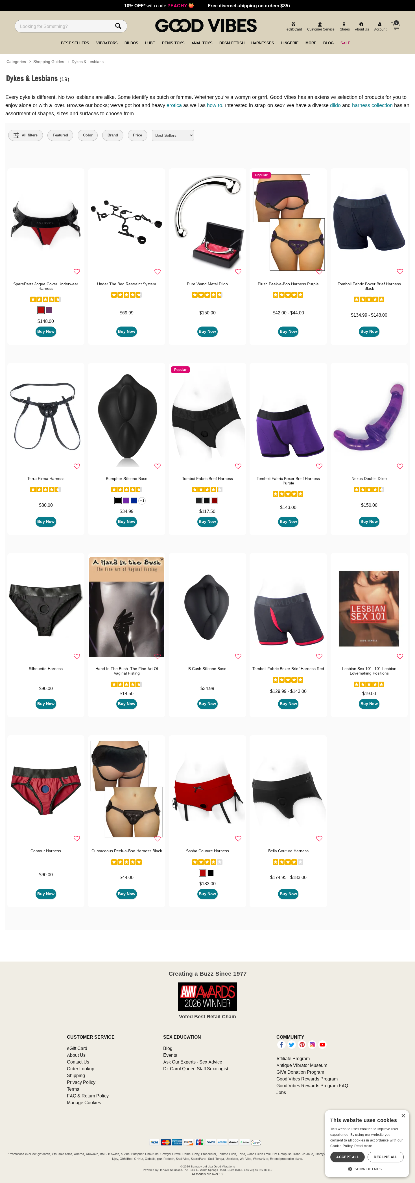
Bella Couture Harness (288, 850)
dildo (335, 105)
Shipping (76, 1075)
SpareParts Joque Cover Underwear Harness (45, 286)
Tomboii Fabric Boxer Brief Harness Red (288, 668)
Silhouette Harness (46, 668)
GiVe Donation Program (300, 1072)
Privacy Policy (81, 1082)
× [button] (403, 1116)
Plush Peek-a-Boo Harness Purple (288, 283)
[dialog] (367, 1143)
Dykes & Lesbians (88, 61)
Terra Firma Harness (45, 478)
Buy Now (45, 331)
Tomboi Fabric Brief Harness (207, 478)
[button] (41, 310)
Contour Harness (45, 850)
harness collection (372, 105)
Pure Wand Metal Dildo (207, 283)
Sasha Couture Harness (207, 850)
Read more (363, 1146)
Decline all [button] (385, 1157)
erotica (174, 105)
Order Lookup (80, 1068)
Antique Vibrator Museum (301, 1065)
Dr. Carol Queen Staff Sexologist (195, 1068)
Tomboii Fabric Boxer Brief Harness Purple (288, 481)
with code (159, 5)
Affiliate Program (293, 1058)
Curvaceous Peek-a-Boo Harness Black (126, 850)
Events (170, 1055)
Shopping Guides (48, 61)
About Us (76, 1055)
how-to (214, 105)
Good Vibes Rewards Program (307, 1079)
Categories (16, 61)
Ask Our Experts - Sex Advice (192, 1062)
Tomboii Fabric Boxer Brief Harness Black (369, 286)
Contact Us (78, 1062)
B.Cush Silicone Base (207, 668)
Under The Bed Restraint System (126, 283)
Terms (73, 1089)
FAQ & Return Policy (88, 1096)
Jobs (281, 1092)
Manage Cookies (84, 1102)
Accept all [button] (347, 1157)
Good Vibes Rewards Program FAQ (312, 1085)
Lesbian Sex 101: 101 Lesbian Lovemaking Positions (369, 671)
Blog (167, 1048)
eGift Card (77, 1048)
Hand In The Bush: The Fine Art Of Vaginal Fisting (126, 671)
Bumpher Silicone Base (126, 478)
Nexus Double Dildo (369, 478)
